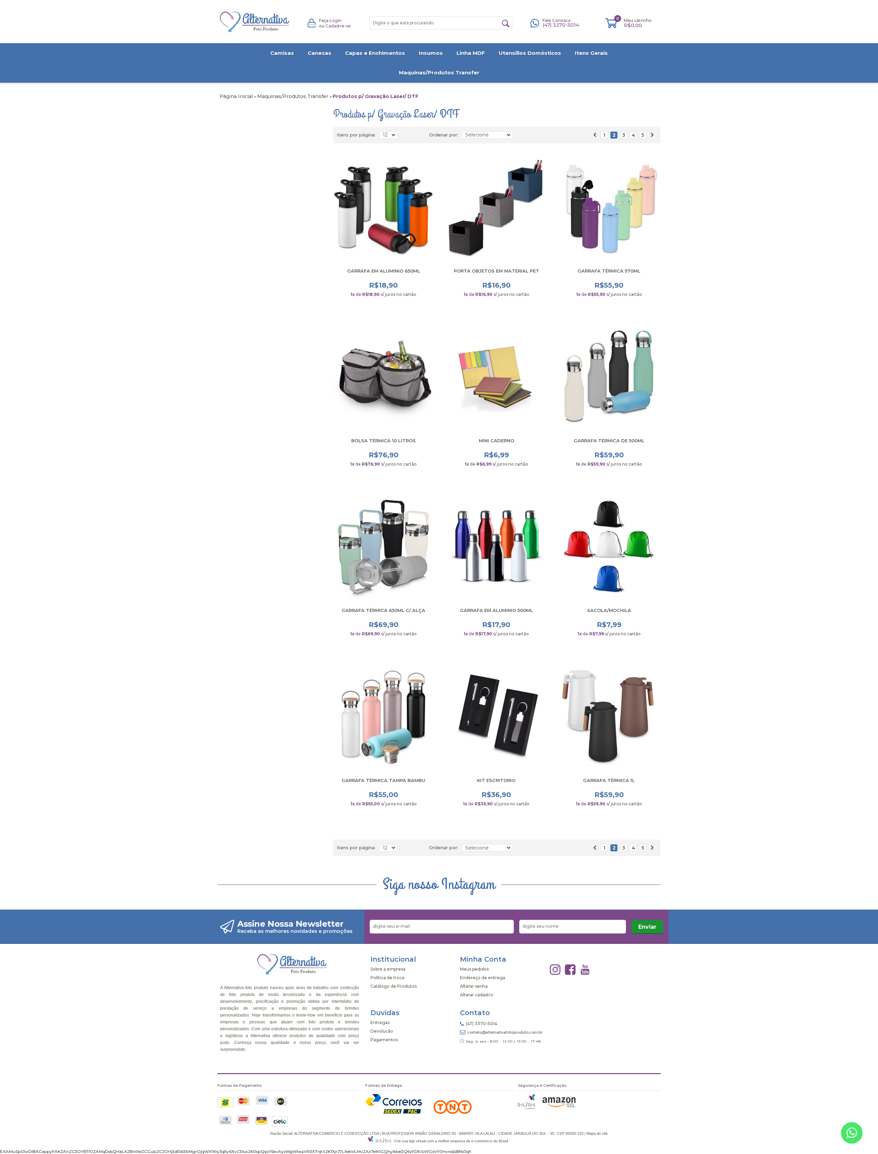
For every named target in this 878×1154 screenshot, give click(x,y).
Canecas (319, 53)
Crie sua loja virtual (410, 1141)
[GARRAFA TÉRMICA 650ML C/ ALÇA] (383, 547)
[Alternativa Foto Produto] (255, 21)
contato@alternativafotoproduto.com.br (504, 1032)
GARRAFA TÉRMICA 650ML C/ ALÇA (383, 610)
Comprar (383, 307)
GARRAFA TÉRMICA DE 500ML (609, 440)
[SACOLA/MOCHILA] (609, 547)
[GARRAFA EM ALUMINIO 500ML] (496, 547)
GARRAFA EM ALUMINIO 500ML (496, 610)
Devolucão (381, 1031)
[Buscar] (505, 23)
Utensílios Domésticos (530, 53)
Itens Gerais (591, 53)
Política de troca (387, 977)
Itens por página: (356, 134)
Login (336, 20)
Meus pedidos (474, 969)
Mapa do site (597, 1133)
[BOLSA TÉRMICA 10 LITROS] (383, 377)
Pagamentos (384, 1039)
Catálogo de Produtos (393, 986)
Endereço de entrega (482, 977)
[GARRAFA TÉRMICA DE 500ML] (609, 377)
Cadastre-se (338, 25)
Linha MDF (470, 53)
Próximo (652, 135)
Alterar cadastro (476, 994)
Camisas (282, 53)
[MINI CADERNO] (496, 377)
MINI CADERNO (496, 440)
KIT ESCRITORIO (496, 780)
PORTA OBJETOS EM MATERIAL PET (496, 271)
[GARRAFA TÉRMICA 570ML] (609, 207)
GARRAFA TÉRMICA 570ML (609, 271)
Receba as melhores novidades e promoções (295, 931)
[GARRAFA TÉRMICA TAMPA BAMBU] (383, 716)
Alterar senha (474, 986)
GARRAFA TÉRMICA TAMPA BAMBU (383, 780)
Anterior (594, 135)
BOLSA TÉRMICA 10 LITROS (383, 440)
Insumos (431, 53)
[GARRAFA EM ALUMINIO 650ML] (383, 207)
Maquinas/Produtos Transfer (439, 72)
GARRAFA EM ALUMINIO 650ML (383, 271)
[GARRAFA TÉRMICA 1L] (609, 716)
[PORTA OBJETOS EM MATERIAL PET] (496, 207)
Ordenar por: (443, 134)
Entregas (380, 1022)
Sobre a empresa (387, 969)
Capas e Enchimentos (375, 53)
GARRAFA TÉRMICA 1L (609, 780)
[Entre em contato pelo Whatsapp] (852, 1134)
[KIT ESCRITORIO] (496, 716)
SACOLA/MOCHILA (609, 610)
